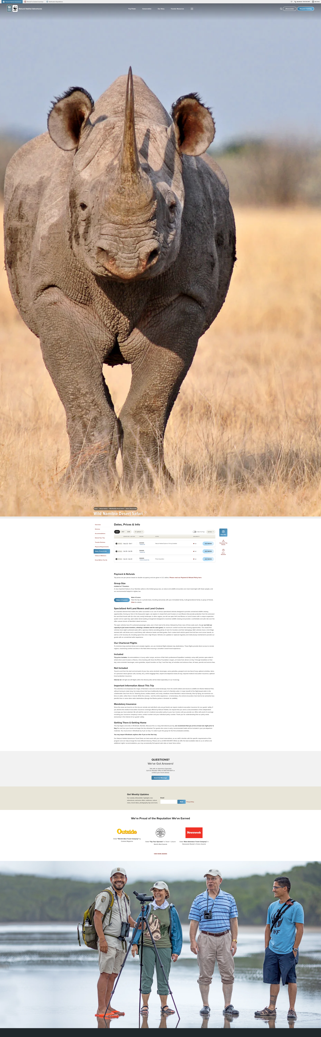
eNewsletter (289, 9)
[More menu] (191, 8)
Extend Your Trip (100, 538)
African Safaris (103, 508)
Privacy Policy (190, 802)
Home (96, 508)
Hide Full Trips (201, 531)
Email (162, 798)
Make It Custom (122, 600)
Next (181, 802)
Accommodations (100, 533)
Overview (98, 525)
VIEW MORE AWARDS (160, 854)
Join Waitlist (209, 544)
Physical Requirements (102, 547)
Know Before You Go (101, 560)
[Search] (281, 9)
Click (133, 602)
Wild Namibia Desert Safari (116, 508)
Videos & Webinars (100, 556)
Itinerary (97, 529)
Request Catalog (306, 9)
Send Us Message (160, 778)
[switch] (194, 532)
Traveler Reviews (100, 542)
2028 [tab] (128, 532)
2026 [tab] (117, 532)
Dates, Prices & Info (131, 508)
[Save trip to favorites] (145, 513)
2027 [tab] (123, 532)
